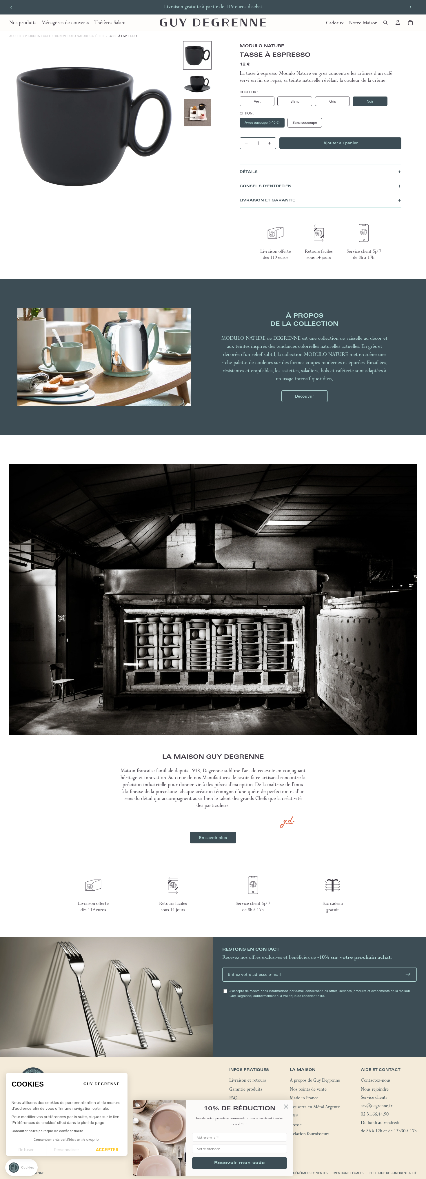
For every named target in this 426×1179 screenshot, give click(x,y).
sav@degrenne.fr (376, 1106)
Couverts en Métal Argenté (315, 1107)
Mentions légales (349, 1173)
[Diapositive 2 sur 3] (197, 84)
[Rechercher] (385, 22)
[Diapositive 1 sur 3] (197, 55)
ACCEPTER (107, 1149)
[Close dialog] (286, 1106)
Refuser (26, 1149)
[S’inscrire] (408, 974)
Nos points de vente (308, 1090)
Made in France (304, 1099)
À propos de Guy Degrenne (315, 1081)
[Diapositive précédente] (11, 7)
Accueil (15, 36)
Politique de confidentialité (393, 1173)
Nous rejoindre (375, 1090)
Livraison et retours (247, 1081)
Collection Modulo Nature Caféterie (74, 36)
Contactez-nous (376, 1081)
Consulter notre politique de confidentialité (47, 1131)
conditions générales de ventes (300, 1173)
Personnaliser (66, 1149)
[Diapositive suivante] (410, 7)
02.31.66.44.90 (375, 1115)
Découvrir (304, 396)
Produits (32, 36)
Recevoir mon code (239, 1163)
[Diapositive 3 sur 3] (197, 112)
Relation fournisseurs (309, 1134)
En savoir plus (213, 837)
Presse (296, 1125)
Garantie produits (245, 1090)
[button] (21, 1167)
